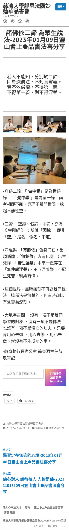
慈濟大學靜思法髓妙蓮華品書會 (27, 8)
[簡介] (12, 21)
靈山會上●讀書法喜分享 (49, 428)
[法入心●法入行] (6, 21)
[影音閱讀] (27, 21)
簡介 (27, 507)
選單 (62, 7)
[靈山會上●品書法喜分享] (20, 21)
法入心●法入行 (12, 507)
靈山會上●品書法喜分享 (48, 507)
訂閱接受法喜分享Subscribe (56, 377)
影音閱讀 (9, 512)
